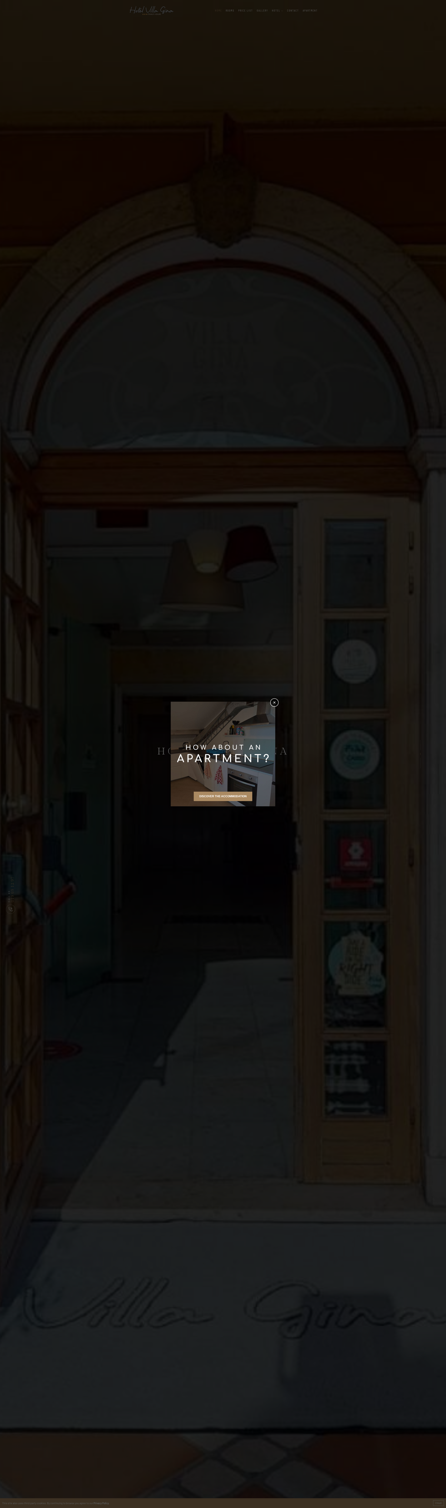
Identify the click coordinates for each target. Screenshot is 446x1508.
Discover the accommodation (223, 796)
